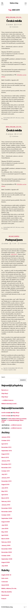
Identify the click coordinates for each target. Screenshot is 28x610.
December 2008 (6, 549)
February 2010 (6, 501)
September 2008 (6, 559)
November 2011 (6, 467)
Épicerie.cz (4, 390)
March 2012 (5, 457)
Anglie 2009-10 (6, 575)
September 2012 (6, 450)
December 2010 (6, 481)
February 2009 (6, 542)
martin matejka (6, 412)
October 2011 (5, 471)
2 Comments (15, 27)
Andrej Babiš (6, 117)
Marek (11, 24)
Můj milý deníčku (14, 236)
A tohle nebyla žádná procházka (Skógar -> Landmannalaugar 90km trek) (13, 420)
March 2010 (5, 498)
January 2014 (5, 437)
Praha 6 (3, 598)
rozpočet (10, 369)
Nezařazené (5, 595)
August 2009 (5, 521)
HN (16, 117)
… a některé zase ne (7, 400)
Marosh (11, 134)
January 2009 (5, 545)
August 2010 (5, 484)
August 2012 (5, 454)
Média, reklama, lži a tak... (14, 17)
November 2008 (6, 552)
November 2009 (6, 511)
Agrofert (5, 368)
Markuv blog (14, 3)
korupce (5, 369)
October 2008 (5, 555)
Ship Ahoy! (4, 393)
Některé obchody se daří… (9, 403)
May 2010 (4, 491)
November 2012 (6, 447)
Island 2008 (5, 585)
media (22, 117)
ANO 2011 (12, 117)
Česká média (14, 20)
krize (19, 117)
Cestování (4, 581)
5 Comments (23, 243)
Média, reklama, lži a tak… (9, 588)
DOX (22, 368)
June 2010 (4, 488)
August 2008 (5, 562)
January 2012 (5, 461)
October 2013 (5, 440)
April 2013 (4, 444)
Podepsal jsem (14, 239)
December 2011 (6, 464)
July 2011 (4, 474)
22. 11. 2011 (19, 24)
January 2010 (5, 505)
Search (3, 377)
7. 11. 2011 (14, 243)
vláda (14, 369)
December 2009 (6, 508)
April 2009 (4, 535)
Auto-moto (4, 578)
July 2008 (4, 565)
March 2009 (5, 538)
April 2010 (4, 494)
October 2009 (5, 515)
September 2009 (6, 518)
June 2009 (4, 528)
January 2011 (5, 477)
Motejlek (5, 119)
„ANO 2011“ (13, 254)
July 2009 (4, 525)
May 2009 (4, 532)
